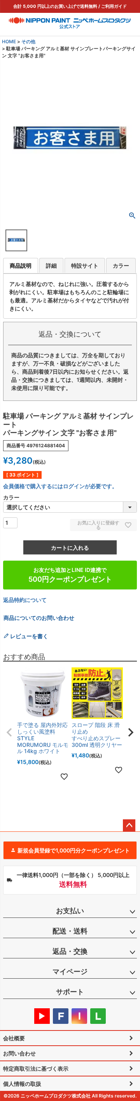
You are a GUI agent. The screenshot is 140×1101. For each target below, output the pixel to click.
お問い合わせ (19, 1053)
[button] (9, 732)
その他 (28, 41)
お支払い (70, 911)
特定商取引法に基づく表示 (35, 1068)
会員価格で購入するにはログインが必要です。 (60, 486)
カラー (121, 265)
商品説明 (21, 265)
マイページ (70, 971)
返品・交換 (70, 951)
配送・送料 (70, 931)
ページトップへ (129, 825)
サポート (70, 992)
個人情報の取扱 (22, 1083)
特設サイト (84, 265)
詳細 (51, 265)
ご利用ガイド (114, 6)
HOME (9, 41)
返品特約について (25, 599)
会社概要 (14, 1038)
